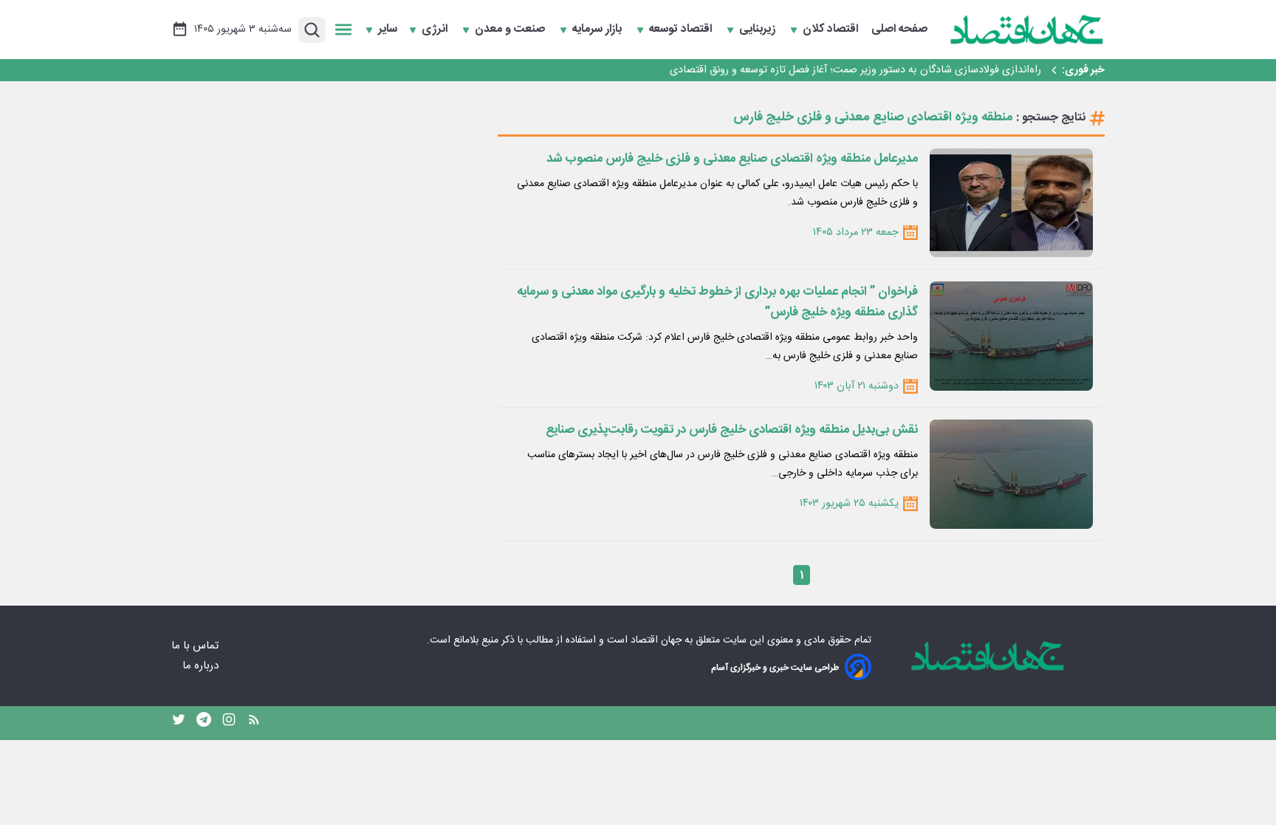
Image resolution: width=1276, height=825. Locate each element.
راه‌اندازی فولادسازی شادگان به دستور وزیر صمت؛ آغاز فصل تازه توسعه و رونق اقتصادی (855, 70)
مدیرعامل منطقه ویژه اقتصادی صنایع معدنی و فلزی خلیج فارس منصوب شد (732, 158)
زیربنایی (758, 29)
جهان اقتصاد (656, 640)
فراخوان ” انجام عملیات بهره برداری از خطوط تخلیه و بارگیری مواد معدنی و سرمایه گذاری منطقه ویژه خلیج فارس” (717, 302)
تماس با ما (196, 646)
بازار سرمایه (598, 29)
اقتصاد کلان (832, 29)
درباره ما (202, 666)
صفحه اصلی (899, 29)
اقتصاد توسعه (682, 29)
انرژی (436, 29)
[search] (312, 30)
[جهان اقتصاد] (1027, 29)
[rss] (254, 723)
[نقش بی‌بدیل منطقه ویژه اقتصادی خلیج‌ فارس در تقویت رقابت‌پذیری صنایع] (1011, 474)
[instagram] (229, 723)
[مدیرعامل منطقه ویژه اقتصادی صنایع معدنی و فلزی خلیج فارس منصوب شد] (1011, 202)
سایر (387, 29)
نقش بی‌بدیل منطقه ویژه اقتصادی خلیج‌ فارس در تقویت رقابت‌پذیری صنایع (732, 430)
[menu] (343, 29)
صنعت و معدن (511, 29)
